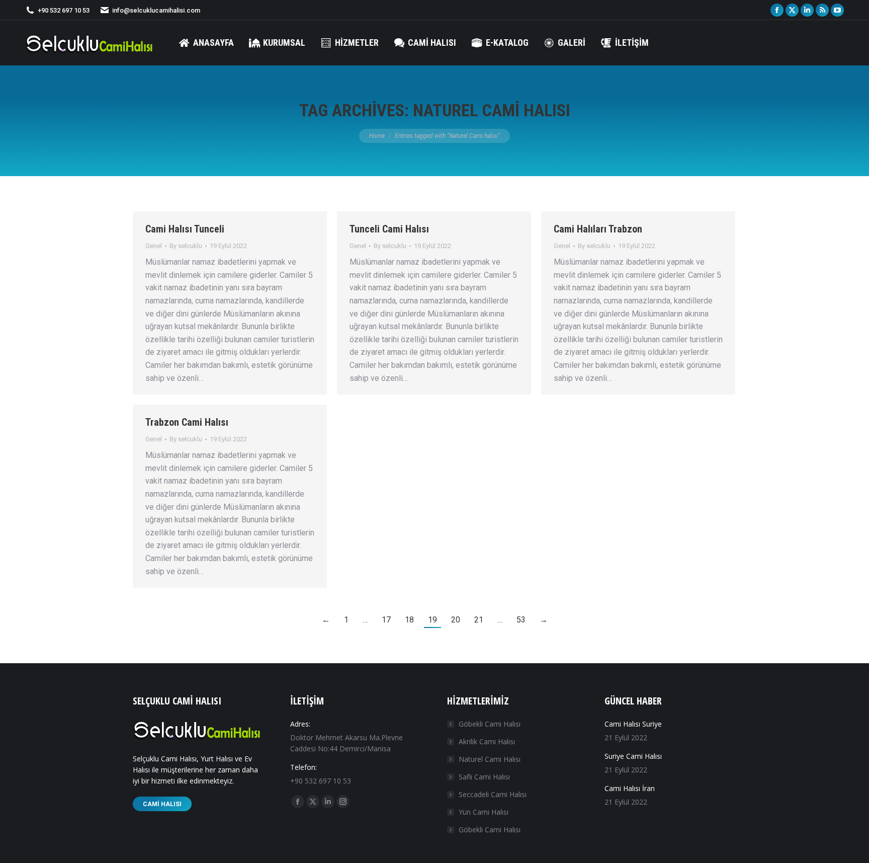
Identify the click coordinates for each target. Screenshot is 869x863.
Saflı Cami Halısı (484, 776)
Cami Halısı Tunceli (184, 229)
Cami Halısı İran (629, 788)
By (185, 246)
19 (432, 619)
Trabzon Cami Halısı (186, 422)
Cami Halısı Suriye (633, 724)
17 (386, 619)
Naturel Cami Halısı (489, 759)
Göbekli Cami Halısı (489, 724)
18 (409, 619)
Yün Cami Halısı (483, 812)
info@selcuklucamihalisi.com (156, 10)
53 (521, 619)
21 (478, 619)
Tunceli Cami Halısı (389, 229)
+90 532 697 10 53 (64, 10)
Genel (153, 246)
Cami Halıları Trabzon (598, 229)
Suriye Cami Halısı (633, 756)
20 (455, 619)
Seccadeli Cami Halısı (493, 794)
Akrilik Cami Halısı (487, 741)
